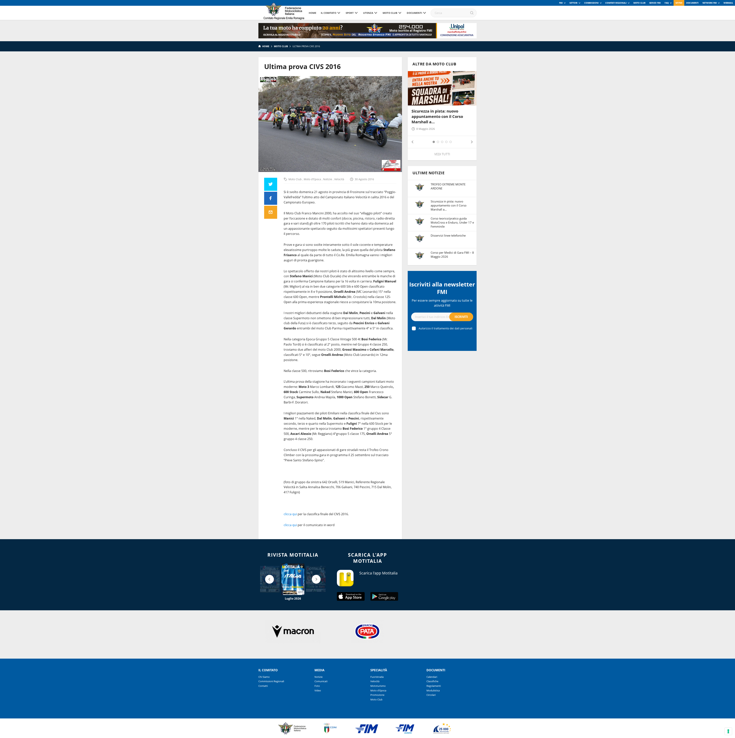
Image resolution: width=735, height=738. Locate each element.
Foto (317, 686)
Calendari (431, 677)
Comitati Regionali (616, 2)
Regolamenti (433, 686)
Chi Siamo (264, 677)
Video (317, 690)
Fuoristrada (377, 677)
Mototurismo (378, 686)
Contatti (263, 686)
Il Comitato (328, 13)
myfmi (678, 2)
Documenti (692, 2)
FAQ (667, 2)
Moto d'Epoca (313, 179)
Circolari (431, 695)
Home (312, 13)
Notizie (328, 179)
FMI (561, 2)
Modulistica (433, 690)
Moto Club (639, 2)
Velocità (339, 179)
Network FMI (709, 2)
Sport (350, 13)
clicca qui (290, 514)
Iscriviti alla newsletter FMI (442, 288)
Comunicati (320, 681)
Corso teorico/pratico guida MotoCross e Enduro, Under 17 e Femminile (452, 222)
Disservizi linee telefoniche (448, 235)
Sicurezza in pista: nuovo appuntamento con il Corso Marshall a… (437, 116)
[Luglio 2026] (292, 579)
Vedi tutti (442, 154)
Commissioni (591, 2)
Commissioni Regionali (271, 681)
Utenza (368, 13)
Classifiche (432, 681)
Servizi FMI (655, 2)
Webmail (728, 2)
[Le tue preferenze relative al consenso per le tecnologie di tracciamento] (728, 731)
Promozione (377, 695)
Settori (573, 2)
